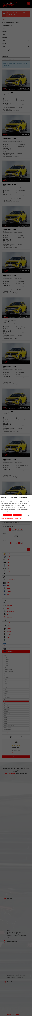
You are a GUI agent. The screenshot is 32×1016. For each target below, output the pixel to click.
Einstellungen (26, 515)
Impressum (18, 518)
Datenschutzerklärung (7, 518)
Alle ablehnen (17, 515)
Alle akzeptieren (7, 515)
